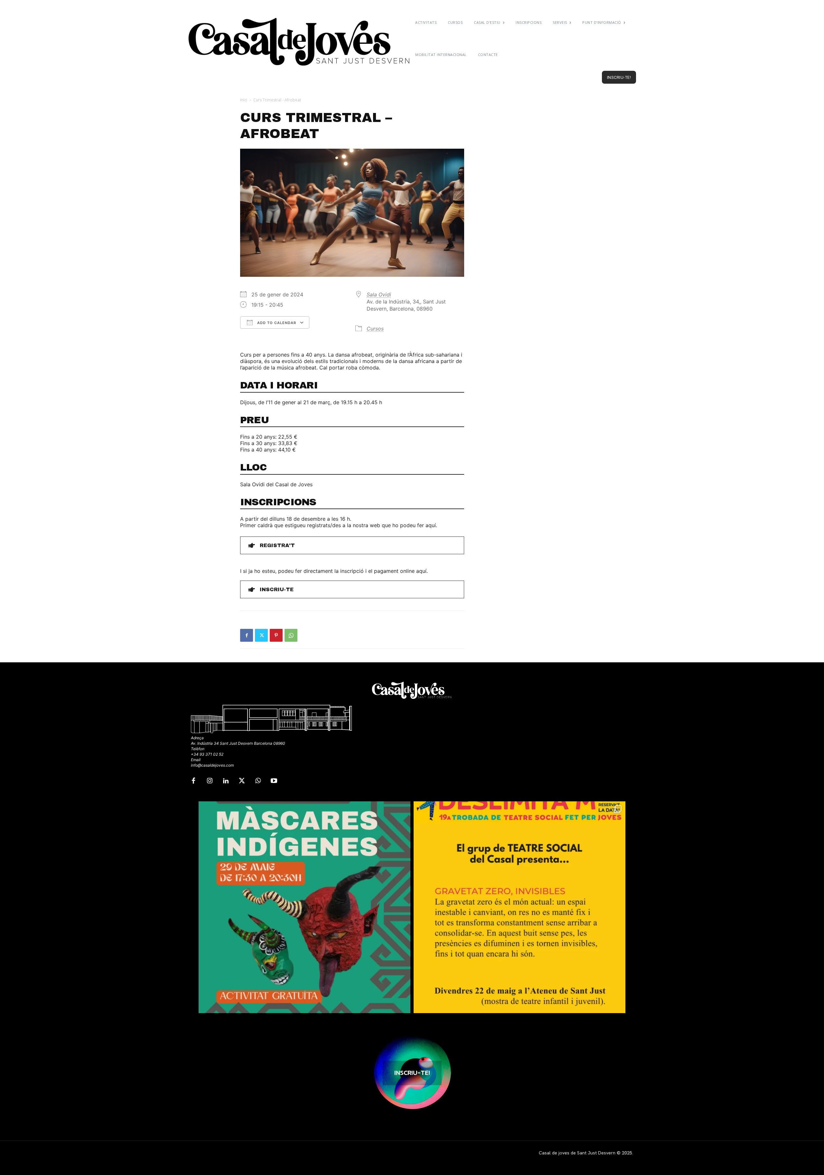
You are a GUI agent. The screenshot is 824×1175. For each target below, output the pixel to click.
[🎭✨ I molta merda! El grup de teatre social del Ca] (519, 907)
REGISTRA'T (277, 545)
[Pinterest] (276, 635)
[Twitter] (261, 635)
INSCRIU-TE (277, 589)
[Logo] (300, 42)
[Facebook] (246, 635)
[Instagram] (209, 781)
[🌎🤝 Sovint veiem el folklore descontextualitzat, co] (304, 907)
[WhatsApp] (291, 635)
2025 (627, 1153)
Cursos (375, 328)
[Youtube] (273, 781)
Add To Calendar (276, 323)
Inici (243, 100)
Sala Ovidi (379, 294)
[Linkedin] (225, 781)
